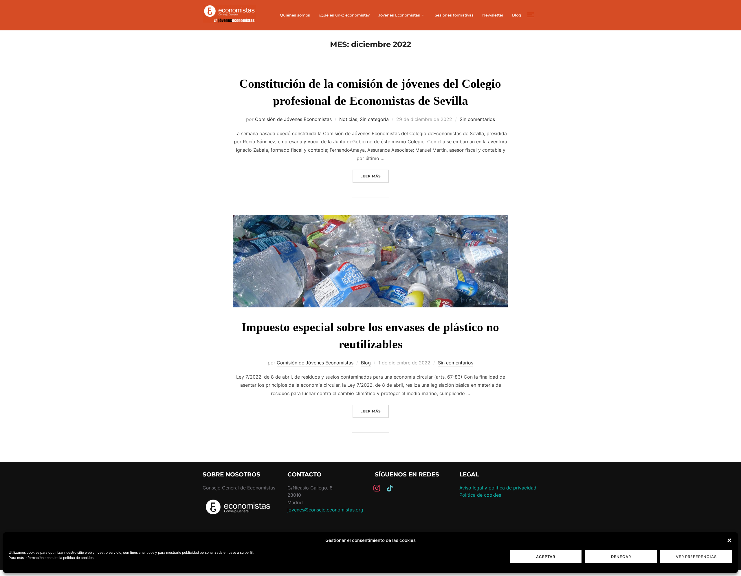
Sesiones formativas (454, 15)
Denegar (621, 556)
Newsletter (492, 15)
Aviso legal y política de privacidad (497, 488)
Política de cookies (480, 495)
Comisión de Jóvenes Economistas (293, 119)
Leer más (374, 176)
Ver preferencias (696, 556)
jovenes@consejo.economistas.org (325, 510)
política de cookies (78, 557)
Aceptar (545, 556)
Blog (516, 15)
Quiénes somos (295, 15)
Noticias (348, 119)
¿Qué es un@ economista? (344, 15)
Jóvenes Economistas (399, 15)
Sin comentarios (477, 119)
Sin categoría (374, 119)
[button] (729, 540)
